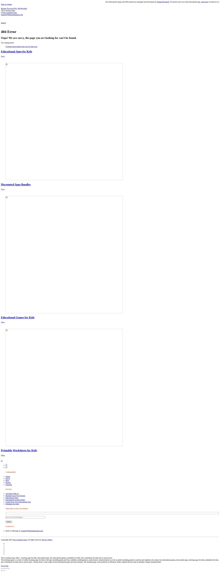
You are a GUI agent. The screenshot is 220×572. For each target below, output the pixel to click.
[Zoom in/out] (9, 568)
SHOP (68, 18)
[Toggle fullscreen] (6, 568)
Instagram (85, 18)
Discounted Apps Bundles (16, 184)
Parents (8, 483)
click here (196, 2)
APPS (9, 18)
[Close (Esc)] (2, 568)
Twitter (101, 18)
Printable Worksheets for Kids (19, 450)
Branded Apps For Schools (15, 496)
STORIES (42, 18)
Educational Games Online (15, 500)
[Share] (4, 568)
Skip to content (6, 4)
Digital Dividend (155, 2)
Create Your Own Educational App (18, 502)
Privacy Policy (47, 540)
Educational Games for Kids (17, 317)
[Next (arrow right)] (4, 570)
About (8, 476)
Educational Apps (12, 498)
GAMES (31, 18)
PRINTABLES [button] (20, 18)
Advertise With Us (12, 494)
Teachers (9, 485)
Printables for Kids (12, 504)
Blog (7, 481)
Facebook (109, 18)
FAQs (8, 479)
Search (116, 18)
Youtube (93, 18)
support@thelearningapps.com (32, 531)
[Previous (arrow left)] (2, 570)
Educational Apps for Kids (16, 51)
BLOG (59, 18)
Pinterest (77, 18)
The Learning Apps (20, 540)
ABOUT (50, 18)
